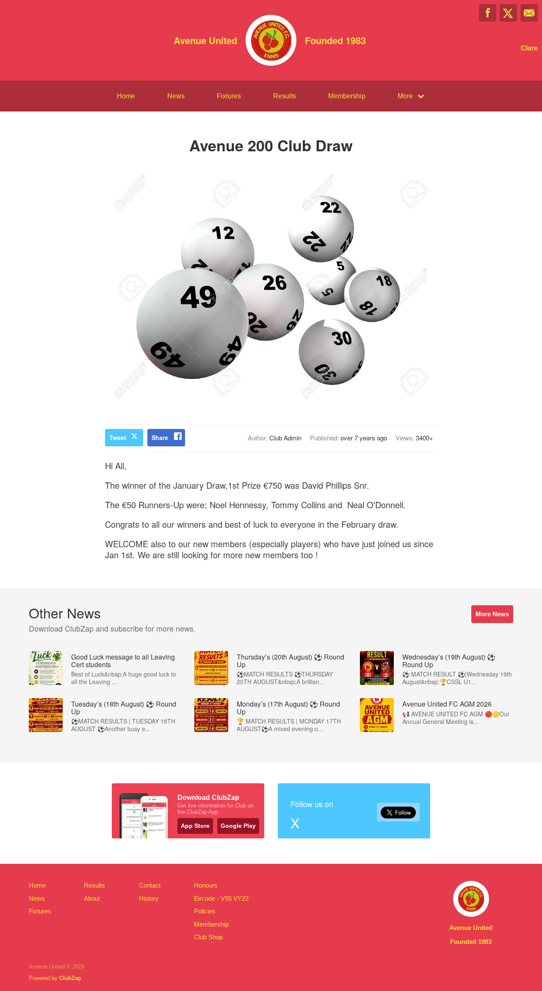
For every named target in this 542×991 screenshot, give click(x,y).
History (149, 898)
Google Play (238, 825)
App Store (195, 825)
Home (126, 96)
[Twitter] (508, 13)
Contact (149, 885)
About (92, 898)
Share (160, 437)
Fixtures (229, 96)
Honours (206, 885)
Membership (346, 96)
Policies (205, 911)
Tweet (117, 437)
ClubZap (70, 978)
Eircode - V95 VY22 (221, 898)
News (176, 96)
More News (492, 614)
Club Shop (208, 937)
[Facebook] (487, 13)
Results (284, 96)
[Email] (529, 13)
